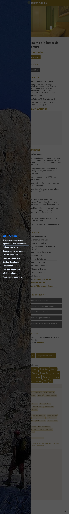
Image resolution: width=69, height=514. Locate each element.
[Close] (28, 2)
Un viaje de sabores (11, 262)
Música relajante (9, 273)
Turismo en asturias (11, 247)
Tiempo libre (8, 266)
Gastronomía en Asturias (13, 251)
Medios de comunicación (13, 277)
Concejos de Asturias (11, 269)
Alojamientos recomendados (15, 240)
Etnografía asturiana (11, 258)
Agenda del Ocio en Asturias (14, 244)
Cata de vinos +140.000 (12, 255)
